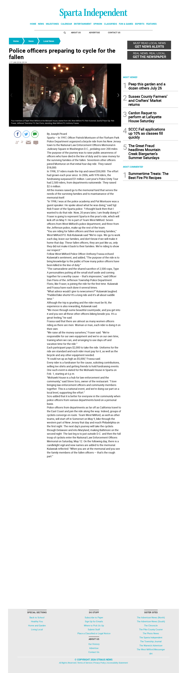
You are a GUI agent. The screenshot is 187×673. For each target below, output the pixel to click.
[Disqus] (65, 496)
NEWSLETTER (154, 3)
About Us (76, 32)
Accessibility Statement (117, 662)
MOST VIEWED (130, 77)
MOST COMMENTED (133, 166)
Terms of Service (84, 662)
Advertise (94, 32)
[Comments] (34, 134)
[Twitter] (26, 134)
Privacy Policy (99, 662)
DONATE (171, 3)
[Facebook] (17, 134)
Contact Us (114, 32)
